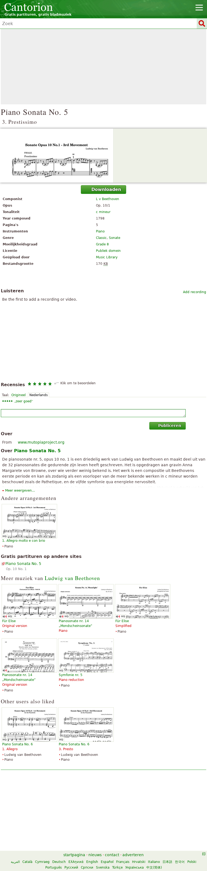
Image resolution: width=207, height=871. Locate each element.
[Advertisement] (103, 66)
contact (112, 855)
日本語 (167, 862)
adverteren (133, 855)
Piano (100, 231)
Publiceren (169, 425)
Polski (191, 862)
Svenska (102, 867)
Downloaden (106, 189)
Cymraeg (42, 862)
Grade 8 (102, 244)
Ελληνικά (76, 862)
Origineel (18, 395)
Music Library (107, 257)
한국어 (180, 862)
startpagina (74, 855)
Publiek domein (108, 251)
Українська (134, 867)
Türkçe (117, 867)
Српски (87, 867)
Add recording (194, 292)
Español (107, 862)
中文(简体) (154, 867)
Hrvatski (138, 862)
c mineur (103, 212)
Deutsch (59, 862)
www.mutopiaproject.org (41, 442)
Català (27, 862)
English (92, 862)
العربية (15, 862)
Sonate (114, 238)
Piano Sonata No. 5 (23, 563)
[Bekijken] (103, 156)
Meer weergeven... (20, 490)
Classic (101, 238)
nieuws (95, 855)
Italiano (154, 862)
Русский (71, 867)
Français (122, 862)
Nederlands (38, 395)
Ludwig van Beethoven (72, 578)
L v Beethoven (107, 199)
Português (53, 867)
